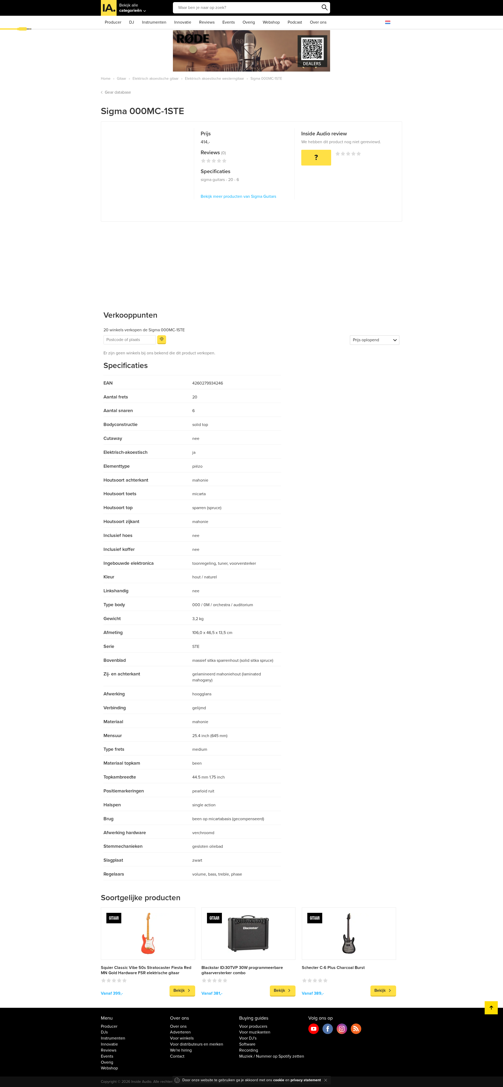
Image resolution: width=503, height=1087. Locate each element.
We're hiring (181, 1050)
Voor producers (253, 1026)
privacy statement (306, 1080)
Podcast (295, 22)
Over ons (318, 22)
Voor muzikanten (254, 1032)
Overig (249, 22)
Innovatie (182, 22)
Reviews (207, 22)
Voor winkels (182, 1038)
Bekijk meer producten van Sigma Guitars (238, 196)
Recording (248, 1050)
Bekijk (179, 990)
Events (228, 22)
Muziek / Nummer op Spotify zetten (271, 1056)
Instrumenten (154, 22)
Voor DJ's (247, 1038)
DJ (131, 22)
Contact (177, 1056)
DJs (104, 1032)
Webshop (271, 22)
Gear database (118, 92)
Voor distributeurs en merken (196, 1044)
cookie (278, 1080)
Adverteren (180, 1032)
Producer (113, 22)
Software (247, 1044)
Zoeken (325, 7)
